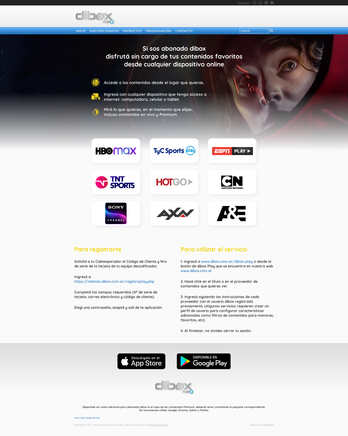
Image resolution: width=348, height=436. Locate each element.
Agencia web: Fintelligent (262, 425)
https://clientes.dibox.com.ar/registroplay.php (114, 281)
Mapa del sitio (93, 418)
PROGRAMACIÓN (158, 31)
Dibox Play (94, 17)
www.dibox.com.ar (196, 270)
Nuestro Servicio (104, 31)
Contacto (183, 31)
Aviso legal (79, 418)
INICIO (81, 31)
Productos (132, 31)
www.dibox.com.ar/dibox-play (227, 261)
